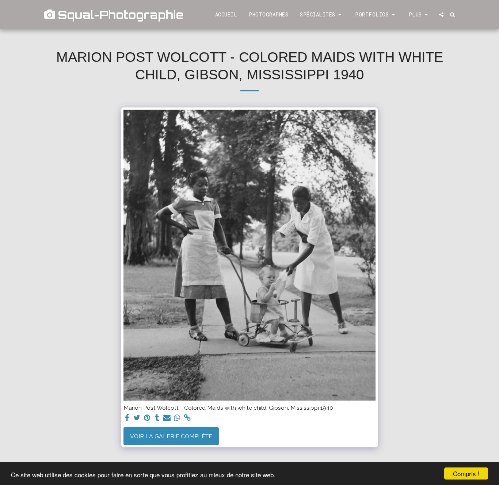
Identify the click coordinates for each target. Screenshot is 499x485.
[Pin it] (147, 418)
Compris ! (466, 473)
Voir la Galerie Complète (171, 436)
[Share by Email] (167, 418)
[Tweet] (137, 418)
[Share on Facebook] (127, 418)
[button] (321, 15)
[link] (187, 418)
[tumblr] (157, 418)
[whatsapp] (177, 418)
